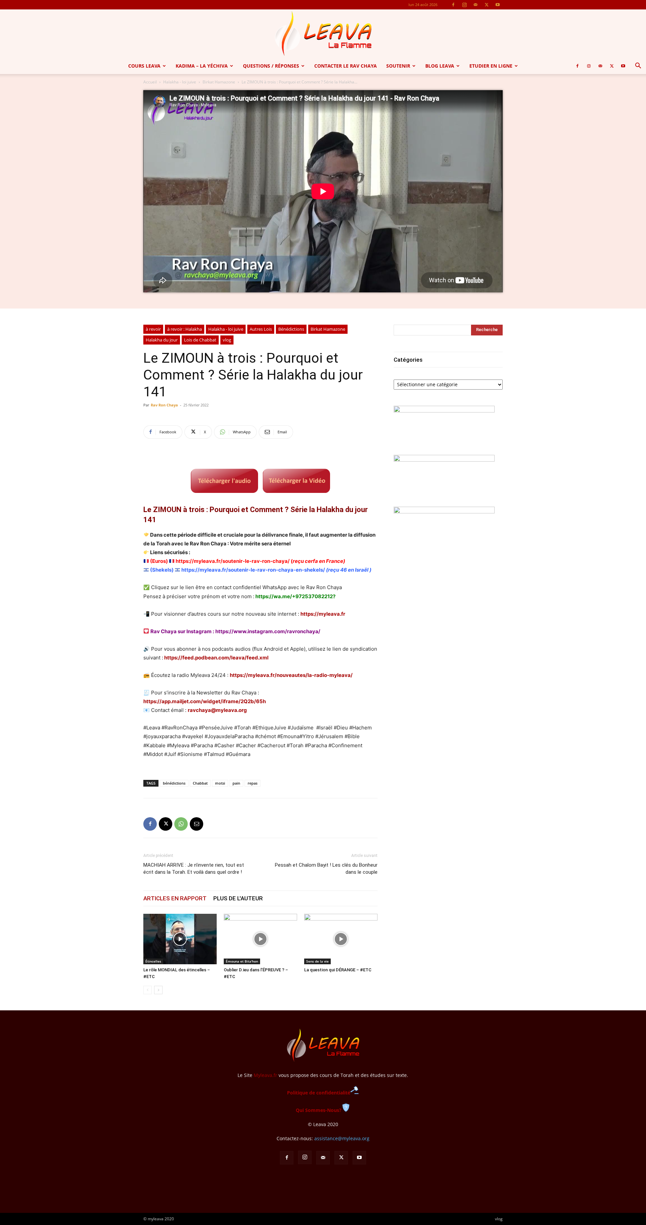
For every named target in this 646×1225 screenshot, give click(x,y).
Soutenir (398, 66)
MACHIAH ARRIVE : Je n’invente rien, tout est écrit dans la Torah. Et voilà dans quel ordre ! (193, 868)
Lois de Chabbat (200, 340)
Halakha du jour (162, 340)
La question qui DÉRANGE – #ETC (337, 969)
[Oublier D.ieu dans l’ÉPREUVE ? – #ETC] (260, 939)
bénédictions (174, 783)
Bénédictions (291, 329)
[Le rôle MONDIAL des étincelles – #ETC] (180, 939)
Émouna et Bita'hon (242, 961)
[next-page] (158, 990)
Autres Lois (261, 329)
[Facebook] (453, 4)
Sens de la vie (317, 961)
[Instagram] (464, 4)
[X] (486, 4)
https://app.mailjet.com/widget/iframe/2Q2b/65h (204, 701)
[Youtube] (498, 4)
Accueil (150, 82)
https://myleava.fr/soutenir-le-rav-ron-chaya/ (233, 561)
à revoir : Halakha (184, 329)
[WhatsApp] (181, 824)
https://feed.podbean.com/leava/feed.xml (216, 657)
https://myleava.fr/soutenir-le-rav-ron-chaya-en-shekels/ (253, 570)
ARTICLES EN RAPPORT (175, 898)
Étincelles (153, 961)
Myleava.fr (265, 1075)
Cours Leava (144, 66)
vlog (227, 340)
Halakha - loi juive (179, 82)
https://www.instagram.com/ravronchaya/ (267, 631)
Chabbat (200, 783)
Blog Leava (439, 66)
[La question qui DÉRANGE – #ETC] (341, 939)
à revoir (153, 329)
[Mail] (475, 4)
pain (236, 783)
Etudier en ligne (490, 66)
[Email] (196, 824)
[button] (638, 66)
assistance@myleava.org (341, 1138)
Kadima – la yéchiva (202, 66)
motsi (220, 783)
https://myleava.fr (322, 614)
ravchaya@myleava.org (217, 710)
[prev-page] (147, 990)
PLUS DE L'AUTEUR (238, 898)
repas (252, 783)
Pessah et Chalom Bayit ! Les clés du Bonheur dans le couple (326, 868)
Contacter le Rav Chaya (345, 66)
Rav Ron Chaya (164, 404)
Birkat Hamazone (219, 82)
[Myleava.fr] (323, 33)
